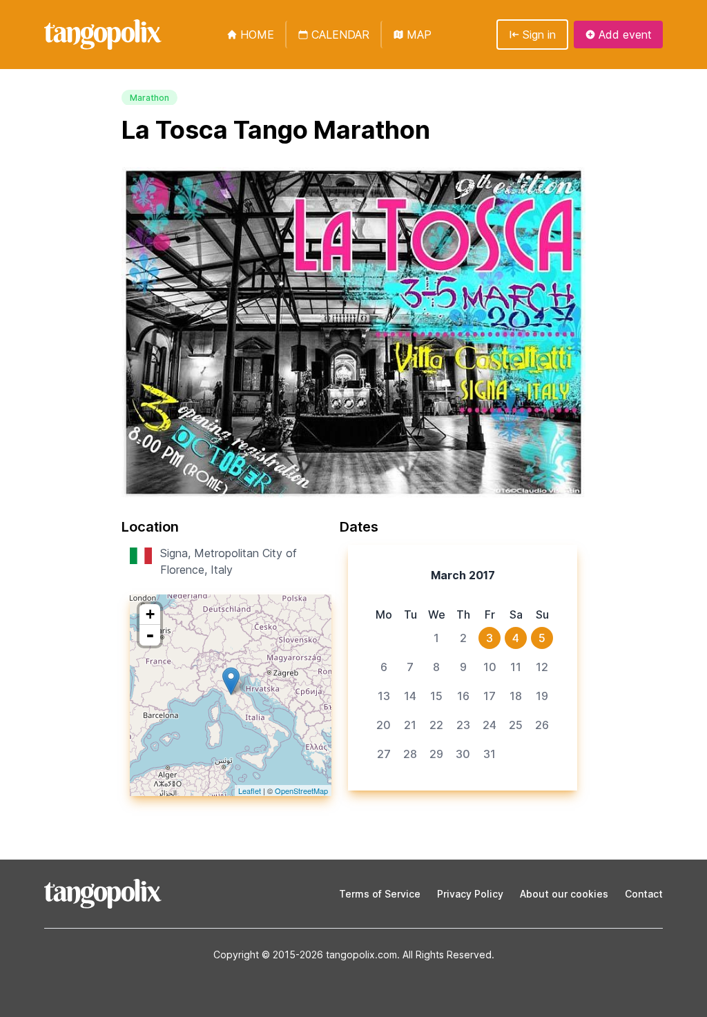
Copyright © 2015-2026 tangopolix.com (305, 954)
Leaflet (249, 790)
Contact (644, 894)
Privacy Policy (470, 894)
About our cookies (564, 894)
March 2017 (463, 575)
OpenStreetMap (301, 790)
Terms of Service (379, 894)
